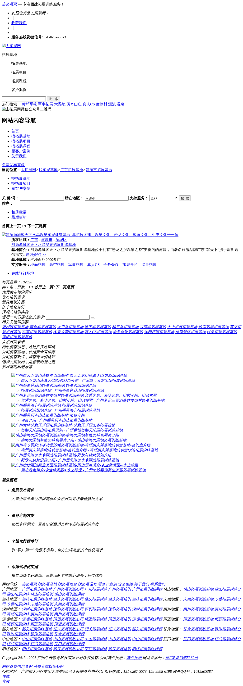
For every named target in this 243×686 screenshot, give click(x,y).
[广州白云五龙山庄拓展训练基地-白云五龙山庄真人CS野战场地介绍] (69, 375)
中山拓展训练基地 (37, 639)
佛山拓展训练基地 (198, 589)
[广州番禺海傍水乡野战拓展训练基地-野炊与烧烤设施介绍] (61, 455)
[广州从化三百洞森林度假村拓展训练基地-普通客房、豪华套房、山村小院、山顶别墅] (84, 395)
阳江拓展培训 (119, 649)
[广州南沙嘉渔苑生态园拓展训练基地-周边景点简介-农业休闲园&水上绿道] (74, 465)
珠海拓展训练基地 (198, 629)
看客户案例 (20, 151)
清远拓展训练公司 (68, 619)
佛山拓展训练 (18, 594)
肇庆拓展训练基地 (37, 599)
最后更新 (19, 217)
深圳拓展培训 (119, 609)
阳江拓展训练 (95, 649)
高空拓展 (57, 265)
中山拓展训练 (95, 639)
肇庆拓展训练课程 (147, 599)
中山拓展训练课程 (147, 639)
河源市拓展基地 (99, 170)
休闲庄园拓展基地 (159, 332)
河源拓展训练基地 (198, 619)
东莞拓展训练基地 (198, 599)
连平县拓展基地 (97, 327)
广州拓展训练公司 (68, 589)
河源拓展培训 (41, 624)
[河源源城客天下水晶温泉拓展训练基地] (90, 235)
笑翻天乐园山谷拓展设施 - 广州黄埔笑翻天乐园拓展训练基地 (72, 430)
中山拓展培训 (119, 639)
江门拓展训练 (18, 644)
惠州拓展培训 (41, 614)
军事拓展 (45, 104)
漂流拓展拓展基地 (17, 337)
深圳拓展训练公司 (68, 609)
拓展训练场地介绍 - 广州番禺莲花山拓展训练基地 (62, 390)
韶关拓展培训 (119, 629)
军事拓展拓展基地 (37, 332)
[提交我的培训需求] (92, 318)
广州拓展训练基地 (37, 589)
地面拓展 (38, 265)
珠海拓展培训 (41, 634)
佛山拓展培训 (41, 594)
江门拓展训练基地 (198, 639)
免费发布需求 (13, 165)
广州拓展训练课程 (147, 589)
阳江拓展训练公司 (68, 649)
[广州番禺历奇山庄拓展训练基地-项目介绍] (48, 415)
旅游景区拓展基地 (190, 332)
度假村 (101, 104)
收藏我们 (19, 23)
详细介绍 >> (36, 255)
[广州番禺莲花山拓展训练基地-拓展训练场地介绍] (53, 385)
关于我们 (19, 156)
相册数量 (19, 212)
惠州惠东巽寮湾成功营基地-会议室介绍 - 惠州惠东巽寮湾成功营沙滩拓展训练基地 (89, 450)
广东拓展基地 (71, 170)
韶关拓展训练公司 (68, 629)
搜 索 (53, 99)
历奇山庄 (74, 104)
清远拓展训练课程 (147, 619)
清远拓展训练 (95, 619)
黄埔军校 (29, 104)
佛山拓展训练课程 (69, 594)
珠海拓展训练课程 (69, 634)
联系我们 (157, 584)
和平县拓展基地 (125, 327)
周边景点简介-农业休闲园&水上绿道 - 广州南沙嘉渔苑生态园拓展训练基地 (83, 470)
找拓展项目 (20, 141)
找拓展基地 (20, 136)
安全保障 (125, 584)
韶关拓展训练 (95, 629)
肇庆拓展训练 (95, 599)
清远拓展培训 (119, 619)
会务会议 (111, 265)
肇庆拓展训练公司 (68, 599)
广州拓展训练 (95, 589)
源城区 (61, 240)
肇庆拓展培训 (119, 599)
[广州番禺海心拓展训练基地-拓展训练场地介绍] (51, 405)
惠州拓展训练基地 (198, 609)
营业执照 (134, 658)
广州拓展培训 (119, 589)
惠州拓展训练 (18, 614)
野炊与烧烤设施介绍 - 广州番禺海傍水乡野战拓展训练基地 (70, 460)
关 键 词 (8, 198)
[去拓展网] (11, 46)
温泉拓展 (149, 265)
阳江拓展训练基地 (37, 649)
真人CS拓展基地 (98, 332)
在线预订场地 (22, 273)
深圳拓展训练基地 (37, 609)
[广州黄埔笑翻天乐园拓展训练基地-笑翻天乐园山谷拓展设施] (63, 425)
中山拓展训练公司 (68, 639)
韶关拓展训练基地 (37, 629)
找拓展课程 (20, 146)
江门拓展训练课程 (69, 644)
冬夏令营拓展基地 (68, 332)
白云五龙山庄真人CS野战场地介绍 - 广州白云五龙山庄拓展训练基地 (78, 380)
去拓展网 (9, 4)
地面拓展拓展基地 (213, 327)
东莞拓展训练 (18, 604)
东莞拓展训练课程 (69, 604)
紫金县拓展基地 (42, 327)
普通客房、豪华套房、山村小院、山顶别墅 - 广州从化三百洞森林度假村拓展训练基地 (92, 400)
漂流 (112, 104)
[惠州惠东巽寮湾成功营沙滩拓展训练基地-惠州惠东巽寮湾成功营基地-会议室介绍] (80, 445)
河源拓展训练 (18, 624)
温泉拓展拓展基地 (222, 332)
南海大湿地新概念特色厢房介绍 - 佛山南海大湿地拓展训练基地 (73, 440)
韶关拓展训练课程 (147, 629)
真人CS (89, 104)
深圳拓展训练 (95, 609)
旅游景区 (130, 265)
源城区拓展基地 (15, 327)
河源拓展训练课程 (69, 624)
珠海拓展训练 (18, 634)
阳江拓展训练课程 (147, 649)
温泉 (120, 104)
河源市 (46, 240)
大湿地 (59, 104)
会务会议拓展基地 (128, 332)
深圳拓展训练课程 (147, 609)
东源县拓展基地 (153, 327)
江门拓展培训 (41, 644)
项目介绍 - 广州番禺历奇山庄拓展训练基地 (56, 420)
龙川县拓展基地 (70, 327)
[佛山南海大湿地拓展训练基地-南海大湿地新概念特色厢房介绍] (65, 435)
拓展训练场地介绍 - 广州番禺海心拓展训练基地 (60, 410)
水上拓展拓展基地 (182, 327)
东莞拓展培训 (41, 604)
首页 (15, 131)
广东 (34, 240)
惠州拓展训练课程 (69, 614)
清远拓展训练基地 (37, 619)
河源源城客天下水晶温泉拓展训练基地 (43, 245)
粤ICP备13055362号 (181, 658)
